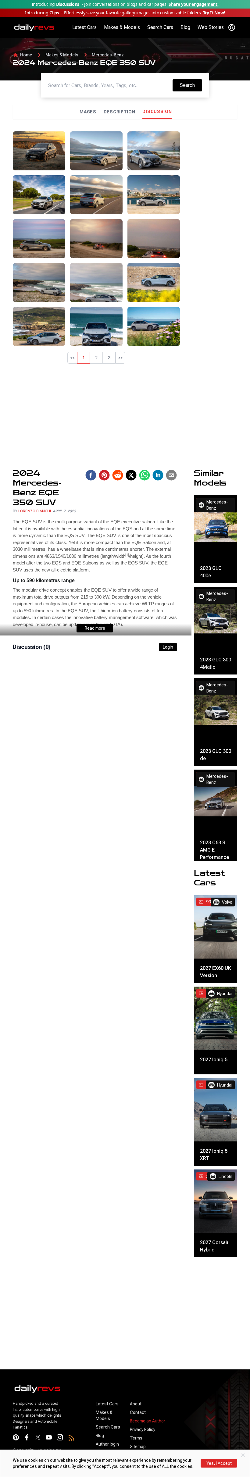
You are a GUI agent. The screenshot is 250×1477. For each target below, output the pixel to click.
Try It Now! (214, 13)
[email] (171, 475)
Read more (95, 628)
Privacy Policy (142, 1429)
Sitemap (138, 1446)
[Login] (231, 27)
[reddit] (117, 475)
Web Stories (211, 27)
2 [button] (96, 357)
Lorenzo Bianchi (34, 511)
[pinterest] (104, 475)
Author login (107, 1444)
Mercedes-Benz (108, 54)
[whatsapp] (144, 475)
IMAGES (87, 111)
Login (168, 647)
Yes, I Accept (219, 1463)
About (135, 1403)
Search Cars (160, 27)
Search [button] (191, 85)
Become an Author (147, 1420)
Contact (138, 1412)
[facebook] (90, 475)
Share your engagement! (193, 4)
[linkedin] (157, 475)
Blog (185, 27)
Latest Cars (84, 27)
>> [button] (120, 357)
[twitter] (131, 475)
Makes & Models (122, 27)
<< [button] (72, 357)
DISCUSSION (157, 111)
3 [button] (109, 357)
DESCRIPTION (119, 111)
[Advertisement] (211, 222)
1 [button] (83, 357)
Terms (136, 1438)
